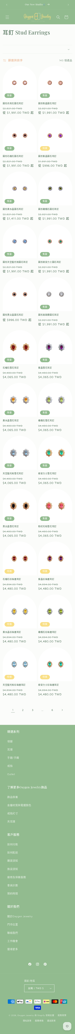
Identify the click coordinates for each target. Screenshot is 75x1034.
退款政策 (62, 1015)
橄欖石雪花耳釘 (46, 420)
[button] (7, 17)
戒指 (10, 765)
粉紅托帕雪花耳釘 (47, 526)
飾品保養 (12, 796)
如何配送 (12, 852)
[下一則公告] (68, 5)
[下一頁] (62, 710)
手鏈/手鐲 (13, 757)
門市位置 (12, 924)
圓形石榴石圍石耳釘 (13, 156)
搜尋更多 (12, 949)
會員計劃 (12, 885)
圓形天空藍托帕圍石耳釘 (15, 262)
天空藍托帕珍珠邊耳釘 (14, 685)
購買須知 (12, 860)
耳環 (10, 749)
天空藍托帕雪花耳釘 (13, 473)
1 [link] (13, 709)
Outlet (11, 774)
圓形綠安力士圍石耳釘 (49, 262)
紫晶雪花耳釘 (45, 367)
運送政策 (51, 1020)
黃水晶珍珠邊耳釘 (12, 632)
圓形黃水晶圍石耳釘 (13, 209)
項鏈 (10, 741)
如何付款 (12, 844)
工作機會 (12, 940)
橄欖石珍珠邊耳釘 (47, 632)
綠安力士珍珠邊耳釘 (48, 685)
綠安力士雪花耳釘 (47, 473)
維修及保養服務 (16, 877)
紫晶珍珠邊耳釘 (46, 579)
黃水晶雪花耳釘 (11, 420)
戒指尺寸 (12, 813)
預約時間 (12, 893)
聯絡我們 (12, 932)
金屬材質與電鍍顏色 (19, 805)
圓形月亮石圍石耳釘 (13, 103)
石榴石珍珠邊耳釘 (12, 579)
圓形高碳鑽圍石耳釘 (48, 314)
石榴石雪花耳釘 (11, 367)
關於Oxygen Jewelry (20, 916)
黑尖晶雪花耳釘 (11, 526)
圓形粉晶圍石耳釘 (47, 103)
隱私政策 (27, 1020)
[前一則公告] (7, 5)
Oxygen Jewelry (25, 1015)
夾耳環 (11, 821)
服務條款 (39, 1020)
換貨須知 (12, 868)
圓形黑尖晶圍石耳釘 (13, 314)
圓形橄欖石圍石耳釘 (48, 209)
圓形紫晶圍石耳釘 (47, 156)
